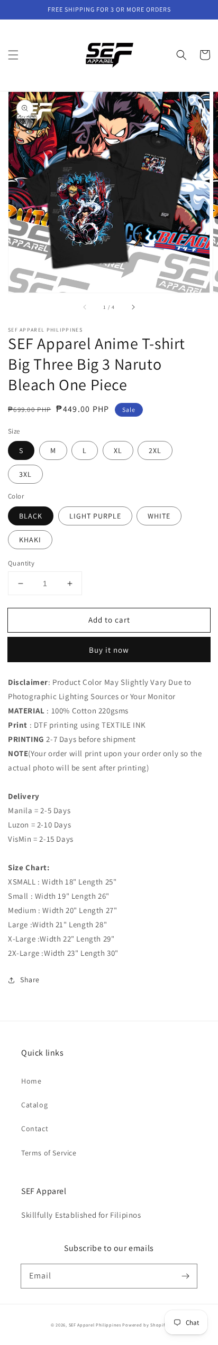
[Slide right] (132, 307)
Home (31, 1081)
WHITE (159, 516)
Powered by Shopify (144, 1325)
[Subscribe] (185, 1275)
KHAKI (30, 539)
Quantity (21, 563)
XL (118, 450)
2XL (155, 450)
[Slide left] (85, 307)
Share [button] (30, 979)
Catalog (34, 1104)
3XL (25, 474)
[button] (13, 55)
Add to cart (109, 620)
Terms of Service (49, 1153)
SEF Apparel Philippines (95, 1325)
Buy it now (109, 650)
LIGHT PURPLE (95, 516)
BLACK (30, 516)
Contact (34, 1128)
